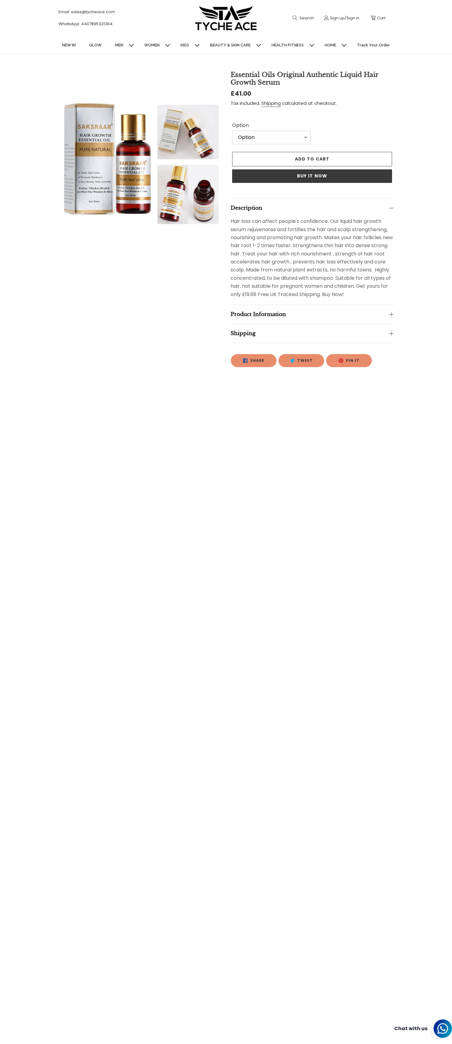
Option (240, 125)
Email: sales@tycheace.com (86, 12)
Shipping (271, 103)
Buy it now (312, 176)
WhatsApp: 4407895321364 (85, 24)
